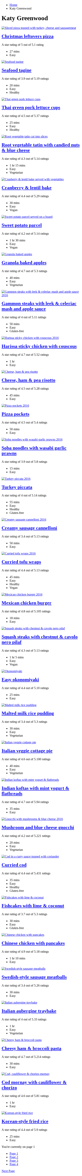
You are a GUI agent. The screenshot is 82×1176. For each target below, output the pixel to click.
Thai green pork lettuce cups (31, 107)
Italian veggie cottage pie (27, 750)
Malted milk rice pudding (28, 713)
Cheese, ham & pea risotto (28, 380)
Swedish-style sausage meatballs (34, 977)
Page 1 (14, 1153)
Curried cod (14, 864)
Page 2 (14, 1157)
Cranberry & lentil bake (27, 187)
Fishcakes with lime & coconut (33, 905)
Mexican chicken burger (27, 602)
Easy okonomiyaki (20, 679)
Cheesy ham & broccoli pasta (31, 1048)
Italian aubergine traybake (29, 1010)
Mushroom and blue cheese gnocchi (38, 827)
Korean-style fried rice (25, 1121)
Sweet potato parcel (22, 225)
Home (13, 5)
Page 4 (14, 1164)
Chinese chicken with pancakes (33, 943)
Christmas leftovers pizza (28, 36)
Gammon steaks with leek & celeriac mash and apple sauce (39, 306)
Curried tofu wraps (21, 561)
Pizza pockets (15, 414)
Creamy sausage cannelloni (29, 528)
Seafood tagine (16, 70)
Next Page (8, 1171)
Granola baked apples (24, 262)
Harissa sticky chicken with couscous (39, 346)
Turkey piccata (17, 487)
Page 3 (14, 1160)
